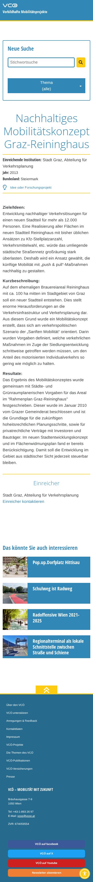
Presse (10, 776)
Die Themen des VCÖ (19, 752)
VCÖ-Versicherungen (19, 768)
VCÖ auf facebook (46, 844)
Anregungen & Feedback (21, 720)
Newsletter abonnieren (46, 872)
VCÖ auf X (46, 853)
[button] (27, 187)
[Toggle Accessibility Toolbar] (85, 874)
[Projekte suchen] (81, 62)
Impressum (13, 736)
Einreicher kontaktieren (23, 501)
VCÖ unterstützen (17, 712)
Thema (46, 85)
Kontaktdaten (14, 729)
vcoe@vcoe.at (26, 816)
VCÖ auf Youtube (46, 863)
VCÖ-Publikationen (18, 760)
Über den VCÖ (15, 705)
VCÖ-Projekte (14, 744)
